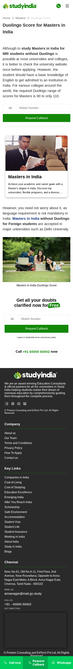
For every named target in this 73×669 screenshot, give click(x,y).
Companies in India (16, 477)
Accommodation (14, 516)
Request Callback (36, 118)
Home (7, 18)
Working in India (14, 536)
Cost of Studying (14, 487)
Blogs (8, 551)
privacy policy (50, 337)
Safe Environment (15, 511)
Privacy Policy (13, 447)
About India (11, 541)
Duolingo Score (40, 18)
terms (37, 337)
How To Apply (13, 452)
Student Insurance (15, 531)
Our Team (10, 438)
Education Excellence (18, 492)
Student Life (11, 526)
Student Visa (12, 521)
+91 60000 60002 (36, 352)
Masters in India (25, 218)
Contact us (11, 457)
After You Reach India (18, 502)
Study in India (13, 546)
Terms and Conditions (18, 442)
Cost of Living (13, 482)
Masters (21, 18)
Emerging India (14, 497)
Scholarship (11, 507)
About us (10, 433)
